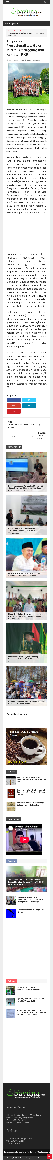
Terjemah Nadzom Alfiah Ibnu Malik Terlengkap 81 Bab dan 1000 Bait (31, 779)
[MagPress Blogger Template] (26, 12)
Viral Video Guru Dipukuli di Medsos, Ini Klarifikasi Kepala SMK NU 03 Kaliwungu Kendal (31, 1012)
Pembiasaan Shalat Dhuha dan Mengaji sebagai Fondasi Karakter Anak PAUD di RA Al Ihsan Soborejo (26, 881)
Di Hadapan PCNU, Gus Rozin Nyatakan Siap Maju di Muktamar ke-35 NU (25, 574)
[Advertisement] (26, 233)
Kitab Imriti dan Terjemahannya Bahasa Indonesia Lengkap (30, 804)
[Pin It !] (14, 411)
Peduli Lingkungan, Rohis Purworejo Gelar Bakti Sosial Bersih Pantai (26, 702)
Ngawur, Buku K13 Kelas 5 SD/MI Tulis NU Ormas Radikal (30, 1000)
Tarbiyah (23, 31)
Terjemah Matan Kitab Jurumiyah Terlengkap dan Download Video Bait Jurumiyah (31, 792)
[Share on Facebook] (14, 400)
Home (10, 31)
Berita (16, 31)
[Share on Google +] (14, 406)
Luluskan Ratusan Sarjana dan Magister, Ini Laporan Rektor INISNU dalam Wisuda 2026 (26, 659)
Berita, (29, 60)
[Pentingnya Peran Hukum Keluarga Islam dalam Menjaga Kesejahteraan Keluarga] (11, 905)
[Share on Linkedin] (29, 406)
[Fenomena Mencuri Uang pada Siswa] (11, 917)
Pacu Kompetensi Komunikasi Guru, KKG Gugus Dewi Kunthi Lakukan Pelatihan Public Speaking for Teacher (25, 488)
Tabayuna (22, 1158)
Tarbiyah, (36, 60)
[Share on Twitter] (29, 400)
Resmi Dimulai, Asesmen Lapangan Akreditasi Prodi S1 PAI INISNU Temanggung (22, 530)
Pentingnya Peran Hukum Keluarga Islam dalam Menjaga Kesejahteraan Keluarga (31, 899)
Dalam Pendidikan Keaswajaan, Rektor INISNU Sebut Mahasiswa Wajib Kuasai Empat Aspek (24, 616)
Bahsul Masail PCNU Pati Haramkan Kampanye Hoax (28, 988)
